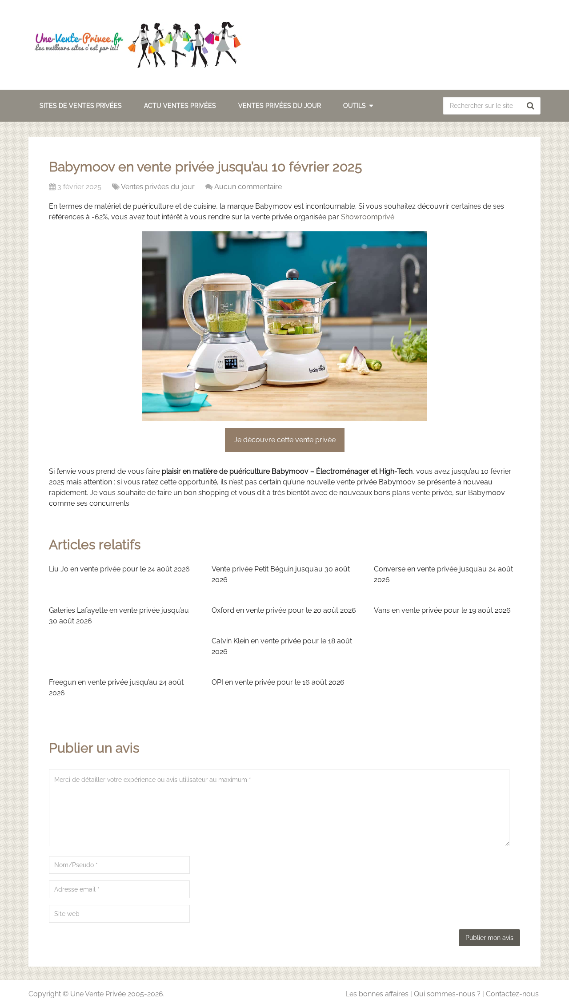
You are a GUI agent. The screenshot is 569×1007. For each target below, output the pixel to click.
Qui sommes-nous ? (447, 994)
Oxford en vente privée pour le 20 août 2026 (284, 610)
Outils (354, 105)
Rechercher (532, 106)
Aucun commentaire (248, 186)
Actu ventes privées (180, 105)
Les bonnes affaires (377, 994)
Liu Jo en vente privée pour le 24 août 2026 (119, 569)
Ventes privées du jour (279, 105)
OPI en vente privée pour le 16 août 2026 (278, 682)
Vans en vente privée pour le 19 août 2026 (442, 610)
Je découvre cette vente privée (285, 440)
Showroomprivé (367, 217)
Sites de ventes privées (81, 105)
